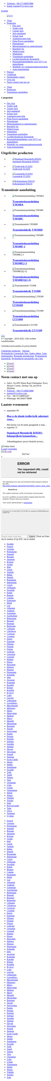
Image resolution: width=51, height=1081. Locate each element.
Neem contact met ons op (18, 82)
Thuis (9, 20)
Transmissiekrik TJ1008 (26, 291)
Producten (11, 23)
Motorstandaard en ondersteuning (27, 46)
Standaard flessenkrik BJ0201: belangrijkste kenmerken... (25, 434)
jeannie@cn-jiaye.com (17, 393)
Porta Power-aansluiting (23, 41)
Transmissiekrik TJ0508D (27, 229)
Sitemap (25, 351)
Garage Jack (18, 31)
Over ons (11, 79)
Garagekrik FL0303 (21, 176)
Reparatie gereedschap (24, 356)
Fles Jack (16, 26)
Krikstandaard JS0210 (22, 184)
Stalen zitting (35, 353)
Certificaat (11, 74)
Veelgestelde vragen (16, 77)
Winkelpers (17, 54)
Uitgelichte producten (10, 351)
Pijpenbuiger (18, 43)
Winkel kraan (18, 51)
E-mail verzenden (9, 449)
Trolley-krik (17, 28)
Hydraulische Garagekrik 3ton (14, 353)
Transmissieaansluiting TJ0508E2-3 (25, 262)
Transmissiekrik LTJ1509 (27, 330)
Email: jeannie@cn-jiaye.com (20, 6)
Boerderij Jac (18, 49)
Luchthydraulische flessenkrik (25, 59)
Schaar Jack (17, 36)
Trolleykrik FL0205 (21, 169)
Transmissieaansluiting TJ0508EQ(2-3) (25, 278)
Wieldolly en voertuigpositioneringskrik (30, 67)
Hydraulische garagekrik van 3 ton (27, 358)
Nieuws (10, 72)
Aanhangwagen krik (21, 38)
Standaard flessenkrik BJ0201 (25, 161)
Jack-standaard (19, 33)
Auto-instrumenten (20, 69)
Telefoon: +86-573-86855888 (20, 3)
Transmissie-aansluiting (22, 56)
